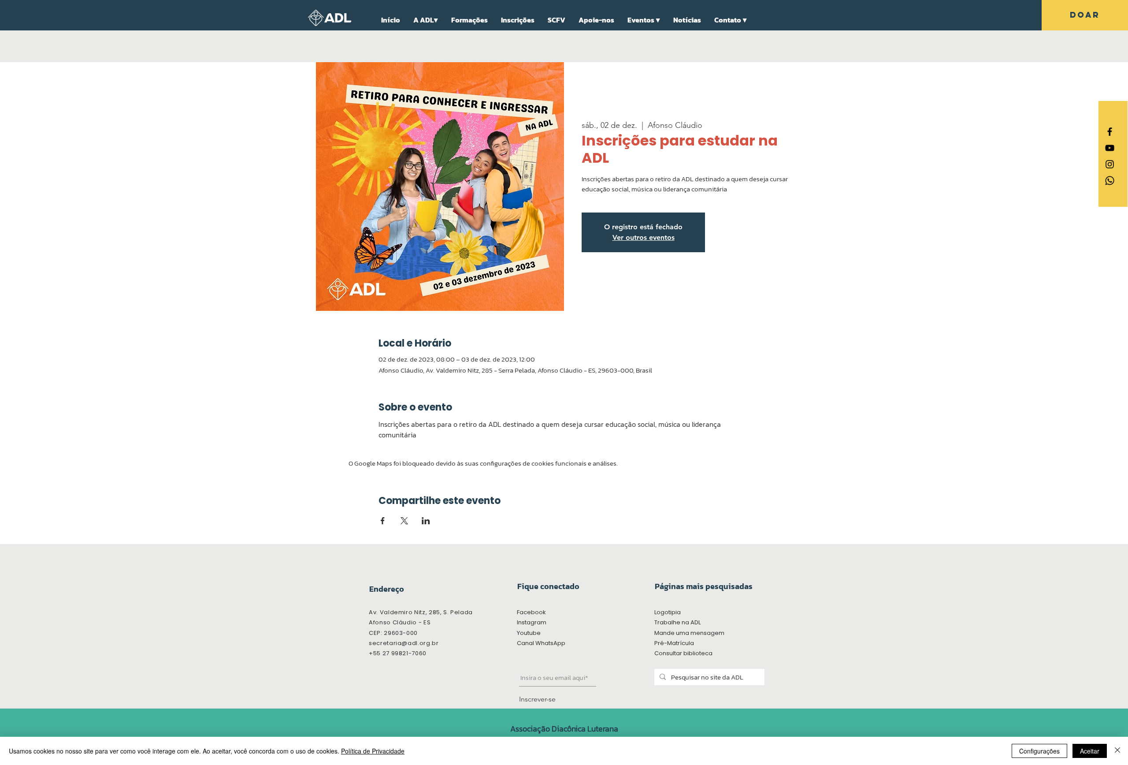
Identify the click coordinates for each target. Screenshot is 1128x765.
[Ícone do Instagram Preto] (1109, 164)
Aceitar (1089, 750)
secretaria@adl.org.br (404, 643)
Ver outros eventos (643, 237)
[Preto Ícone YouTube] (1109, 147)
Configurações (1039, 750)
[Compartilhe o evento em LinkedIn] (426, 520)
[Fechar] (1117, 751)
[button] (426, 20)
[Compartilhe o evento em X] (404, 520)
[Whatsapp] (1109, 180)
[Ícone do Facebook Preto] (1109, 131)
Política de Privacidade (372, 750)
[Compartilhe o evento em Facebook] (382, 520)
